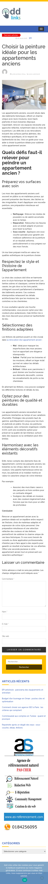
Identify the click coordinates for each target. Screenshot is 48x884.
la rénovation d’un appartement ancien (24, 340)
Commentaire (8, 579)
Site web (5, 636)
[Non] (44, 873)
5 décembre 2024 (18, 74)
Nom (4, 612)
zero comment (34, 74)
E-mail (5, 624)
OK (24, 880)
